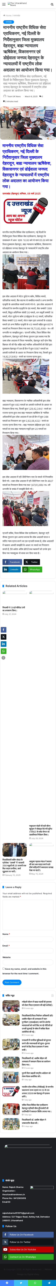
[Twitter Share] (3, 637)
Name (6, 934)
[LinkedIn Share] (3, 644)
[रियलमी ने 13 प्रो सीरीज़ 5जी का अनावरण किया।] (14, 597)
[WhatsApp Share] (3, 651)
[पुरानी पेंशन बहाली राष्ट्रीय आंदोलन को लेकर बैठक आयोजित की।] (11, 1077)
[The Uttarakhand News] (20, 4)
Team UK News (14, 96)
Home (8, 15)
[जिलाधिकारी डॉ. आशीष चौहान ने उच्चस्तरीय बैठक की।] (11, 1124)
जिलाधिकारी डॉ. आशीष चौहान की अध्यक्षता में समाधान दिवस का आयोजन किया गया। (36, 1061)
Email (6, 945)
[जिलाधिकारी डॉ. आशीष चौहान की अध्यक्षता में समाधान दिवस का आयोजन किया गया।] (11, 1062)
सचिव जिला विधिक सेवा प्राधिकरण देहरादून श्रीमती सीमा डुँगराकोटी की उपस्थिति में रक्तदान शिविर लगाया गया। (37, 1108)
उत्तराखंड (16, 15)
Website (6, 957)
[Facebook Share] (3, 630)
